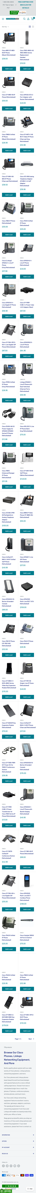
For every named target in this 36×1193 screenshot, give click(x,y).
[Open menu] (3, 19)
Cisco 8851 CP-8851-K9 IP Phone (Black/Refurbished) (8, 53)
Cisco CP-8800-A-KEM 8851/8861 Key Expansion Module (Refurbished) (8, 1018)
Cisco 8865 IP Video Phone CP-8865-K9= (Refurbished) (26, 515)
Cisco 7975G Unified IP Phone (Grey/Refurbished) (8, 384)
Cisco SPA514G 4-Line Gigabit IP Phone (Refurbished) (9, 305)
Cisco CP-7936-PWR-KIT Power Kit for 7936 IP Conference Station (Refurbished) (9, 767)
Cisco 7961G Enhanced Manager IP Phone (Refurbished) (8, 474)
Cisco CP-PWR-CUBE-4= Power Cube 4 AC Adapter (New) (27, 305)
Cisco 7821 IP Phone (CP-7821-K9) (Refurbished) (8, 643)
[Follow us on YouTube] (14, 1165)
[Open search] (24, 19)
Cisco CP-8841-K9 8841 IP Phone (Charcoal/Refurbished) (9, 179)
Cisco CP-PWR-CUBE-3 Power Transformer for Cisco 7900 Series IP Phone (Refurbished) (8, 811)
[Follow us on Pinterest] (11, 1165)
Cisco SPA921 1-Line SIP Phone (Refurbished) (26, 559)
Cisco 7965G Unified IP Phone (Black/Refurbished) (8, 137)
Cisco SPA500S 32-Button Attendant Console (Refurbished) (8, 602)
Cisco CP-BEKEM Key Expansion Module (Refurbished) (9, 725)
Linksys (22, 379)
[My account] (28, 19)
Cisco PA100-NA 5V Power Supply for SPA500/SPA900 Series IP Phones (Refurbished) (8, 430)
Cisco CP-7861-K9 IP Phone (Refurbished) (26, 852)
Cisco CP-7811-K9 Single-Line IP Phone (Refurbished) (27, 683)
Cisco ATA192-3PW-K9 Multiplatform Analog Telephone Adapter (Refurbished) (8, 517)
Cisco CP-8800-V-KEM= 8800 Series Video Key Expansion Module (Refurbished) (9, 684)
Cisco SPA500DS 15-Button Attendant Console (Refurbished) (26, 766)
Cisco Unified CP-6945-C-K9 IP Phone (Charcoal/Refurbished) (27, 725)
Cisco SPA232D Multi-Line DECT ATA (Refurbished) (27, 601)
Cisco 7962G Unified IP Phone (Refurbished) (26, 977)
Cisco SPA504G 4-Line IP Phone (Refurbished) (26, 263)
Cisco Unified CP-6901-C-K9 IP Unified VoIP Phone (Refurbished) (8, 560)
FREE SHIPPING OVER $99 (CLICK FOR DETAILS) (25, 5)
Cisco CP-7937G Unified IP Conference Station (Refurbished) (8, 854)
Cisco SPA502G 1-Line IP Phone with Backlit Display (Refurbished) (26, 810)
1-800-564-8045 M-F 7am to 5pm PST (8, 5)
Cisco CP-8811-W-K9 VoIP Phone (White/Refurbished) (27, 473)
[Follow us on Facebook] (3, 1165)
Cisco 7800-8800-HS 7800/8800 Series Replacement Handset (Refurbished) (27, 55)
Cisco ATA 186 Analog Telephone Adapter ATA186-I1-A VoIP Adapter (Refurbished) (27, 181)
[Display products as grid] (30, 27)
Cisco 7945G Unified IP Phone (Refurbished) (8, 977)
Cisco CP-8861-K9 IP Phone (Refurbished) (8, 96)
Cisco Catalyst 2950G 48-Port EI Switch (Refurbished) (27, 937)
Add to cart (9, 69)
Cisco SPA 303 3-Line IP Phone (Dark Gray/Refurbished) (27, 428)
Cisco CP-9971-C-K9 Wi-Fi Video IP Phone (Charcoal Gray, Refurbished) (27, 138)
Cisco (4, 48)
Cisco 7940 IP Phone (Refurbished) (26, 642)
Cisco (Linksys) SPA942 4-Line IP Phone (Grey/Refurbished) (8, 264)
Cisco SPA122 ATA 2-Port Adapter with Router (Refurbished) (27, 97)
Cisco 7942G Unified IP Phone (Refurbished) (8, 937)
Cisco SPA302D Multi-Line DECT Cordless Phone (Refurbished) (25, 896)
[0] (32, 19)
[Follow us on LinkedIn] (18, 1165)
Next (30, 1039)
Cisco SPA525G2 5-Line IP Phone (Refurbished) (26, 344)
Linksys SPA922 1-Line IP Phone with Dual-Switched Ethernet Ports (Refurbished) (26, 386)
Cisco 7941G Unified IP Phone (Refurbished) (26, 223)
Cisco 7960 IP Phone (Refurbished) (8, 222)
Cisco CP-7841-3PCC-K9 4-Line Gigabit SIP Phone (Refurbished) (9, 344)
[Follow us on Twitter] (7, 1165)
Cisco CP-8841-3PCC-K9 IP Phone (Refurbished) (27, 1017)
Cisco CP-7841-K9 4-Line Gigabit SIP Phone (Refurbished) (8, 895)
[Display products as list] (33, 27)
